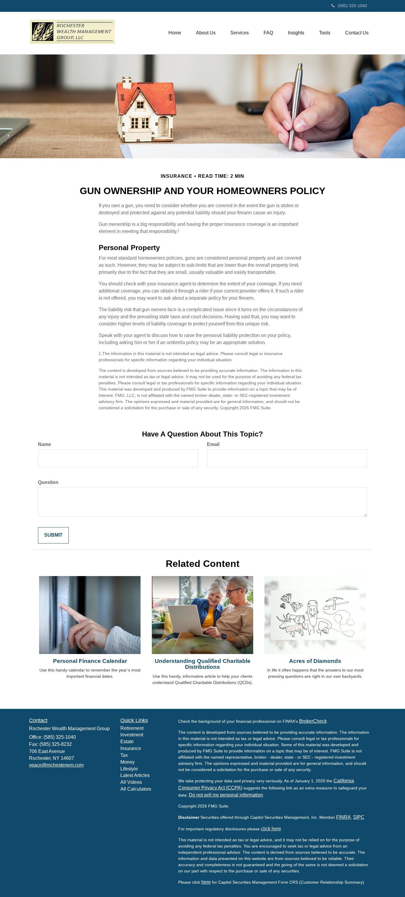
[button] (206, 32)
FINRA (343, 817)
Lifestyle (129, 768)
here (206, 882)
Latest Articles (135, 775)
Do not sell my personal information (226, 794)
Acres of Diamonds (315, 661)
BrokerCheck (313, 721)
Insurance (130, 748)
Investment (131, 734)
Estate (127, 741)
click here (271, 828)
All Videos (131, 782)
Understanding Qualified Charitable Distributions (203, 664)
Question (48, 482)
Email (213, 444)
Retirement (131, 728)
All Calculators (135, 789)
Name (44, 444)
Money (127, 762)
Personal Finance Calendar (90, 661)
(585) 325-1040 (352, 5)
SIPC (358, 817)
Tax (124, 755)
